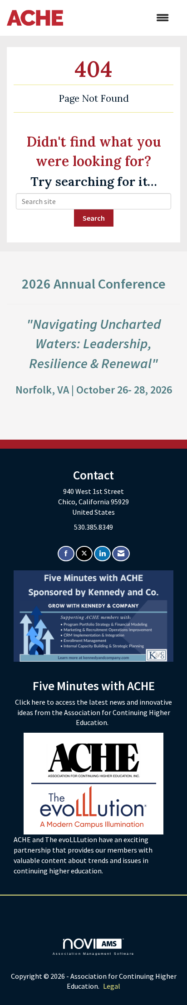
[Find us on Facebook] (66, 554)
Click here (31, 701)
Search (94, 218)
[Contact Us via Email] (121, 554)
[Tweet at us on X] (84, 554)
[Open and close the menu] (120, 18)
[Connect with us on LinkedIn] (102, 554)
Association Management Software (93, 953)
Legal (111, 986)
